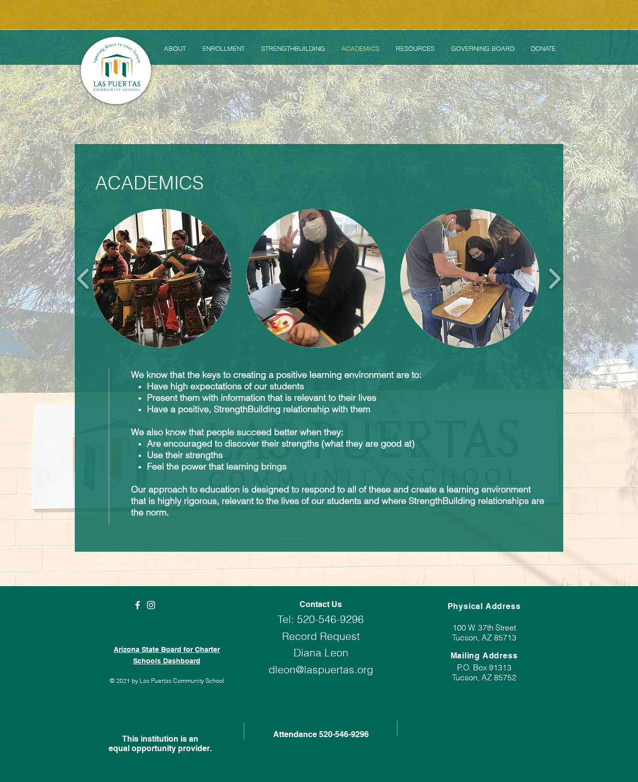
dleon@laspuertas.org (321, 669)
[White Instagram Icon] (151, 605)
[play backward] (83, 278)
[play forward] (554, 278)
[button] (161, 278)
